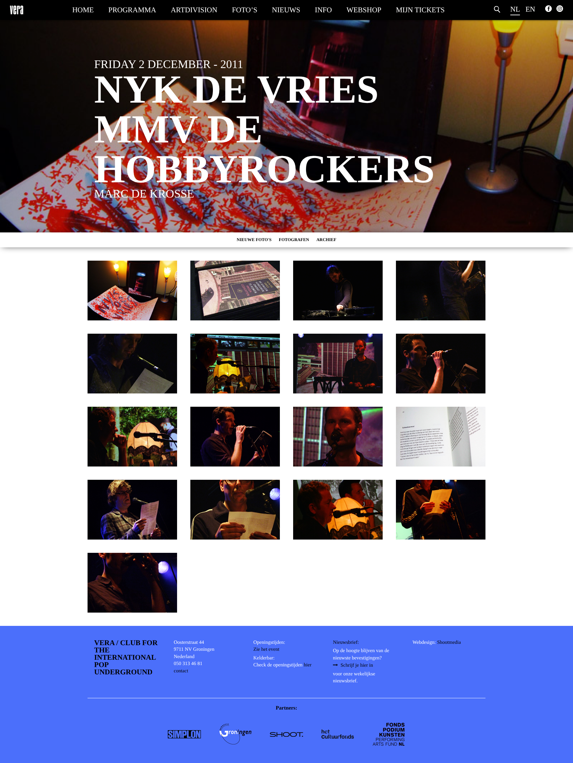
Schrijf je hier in (357, 665)
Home (83, 10)
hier (307, 665)
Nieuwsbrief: (346, 642)
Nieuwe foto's (254, 239)
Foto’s (244, 10)
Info (323, 10)
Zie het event (266, 649)
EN (530, 9)
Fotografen (294, 239)
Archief (326, 239)
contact (181, 671)
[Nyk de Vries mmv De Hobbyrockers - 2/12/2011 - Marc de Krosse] (132, 290)
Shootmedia (449, 642)
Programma (132, 10)
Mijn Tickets (420, 10)
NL (515, 9)
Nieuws (286, 10)
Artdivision (194, 10)
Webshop (364, 10)
